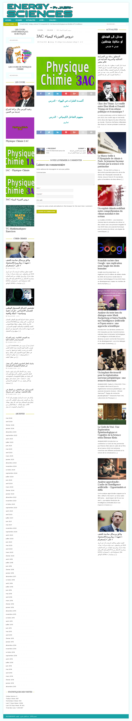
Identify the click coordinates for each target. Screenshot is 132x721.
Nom (38, 188)
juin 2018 (9, 566)
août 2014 (9, 659)
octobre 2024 (10, 470)
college (52, 20)
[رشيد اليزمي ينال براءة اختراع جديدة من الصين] (20, 96)
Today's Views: (11, 698)
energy (52, 42)
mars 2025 (9, 456)
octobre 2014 (10, 652)
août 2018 (9, 559)
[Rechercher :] (115, 24)
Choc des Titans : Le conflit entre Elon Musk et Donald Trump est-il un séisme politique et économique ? (111, 107)
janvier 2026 (10, 428)
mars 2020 (9, 552)
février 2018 (10, 569)
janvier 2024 (10, 494)
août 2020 (9, 535)
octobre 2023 (10, 504)
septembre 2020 (11, 532)
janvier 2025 (10, 459)
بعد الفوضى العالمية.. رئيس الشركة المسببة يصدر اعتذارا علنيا (18, 338)
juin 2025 (9, 445)
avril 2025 (9, 452)
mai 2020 (9, 545)
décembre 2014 (11, 645)
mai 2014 (9, 669)
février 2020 (10, 556)
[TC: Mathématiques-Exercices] (20, 215)
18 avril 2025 (11, 316)
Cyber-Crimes (20, 238)
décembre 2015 (11, 611)
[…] (119, 74)
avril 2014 (9, 673)
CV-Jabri (19, 20)
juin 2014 (9, 666)
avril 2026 (9, 421)
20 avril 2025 (11, 268)
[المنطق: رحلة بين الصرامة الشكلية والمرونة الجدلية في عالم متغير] (112, 43)
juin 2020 (9, 542)
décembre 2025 (11, 432)
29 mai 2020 (43, 42)
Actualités (30, 20)
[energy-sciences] (39, 17)
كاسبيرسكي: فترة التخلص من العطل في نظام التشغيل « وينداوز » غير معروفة (19, 390)
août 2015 (9, 621)
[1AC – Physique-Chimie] (20, 157)
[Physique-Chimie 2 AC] (20, 128)
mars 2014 (9, 676)
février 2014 (10, 680)
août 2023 (9, 511)
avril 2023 (9, 514)
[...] (24, 283)
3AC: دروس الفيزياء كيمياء (17, 199)
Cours (64, 42)
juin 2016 (9, 590)
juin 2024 (9, 480)
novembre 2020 (11, 528)
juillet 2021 (9, 518)
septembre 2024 (11, 473)
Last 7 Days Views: (12, 703)
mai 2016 (9, 593)
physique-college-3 (73, 42)
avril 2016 (9, 597)
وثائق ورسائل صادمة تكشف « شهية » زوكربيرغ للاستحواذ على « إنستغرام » (18, 263)
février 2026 (10, 425)
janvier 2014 (10, 683)
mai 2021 (9, 525)
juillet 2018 (9, 562)
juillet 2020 (9, 538)
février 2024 (10, 490)
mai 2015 (9, 631)
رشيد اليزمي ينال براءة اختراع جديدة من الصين (19, 110)
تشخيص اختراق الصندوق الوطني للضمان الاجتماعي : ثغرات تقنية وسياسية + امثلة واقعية (20, 310)
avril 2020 (9, 549)
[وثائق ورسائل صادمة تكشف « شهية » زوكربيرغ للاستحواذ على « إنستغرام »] (20, 250)
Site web (39, 200)
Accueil (8, 20)
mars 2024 (9, 487)
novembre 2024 (11, 466)
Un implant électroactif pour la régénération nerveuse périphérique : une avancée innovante (112, 376)
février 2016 (10, 604)
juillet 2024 (9, 477)
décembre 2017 (11, 576)
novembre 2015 (11, 614)
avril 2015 (9, 635)
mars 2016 (9, 600)
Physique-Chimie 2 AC (17, 141)
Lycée (41, 20)
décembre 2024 (11, 463)
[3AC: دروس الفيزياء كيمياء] (20, 186)
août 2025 (9, 439)
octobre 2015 (10, 618)
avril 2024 (9, 483)
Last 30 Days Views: (13, 705)
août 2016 (9, 583)
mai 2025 (9, 449)
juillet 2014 (9, 662)
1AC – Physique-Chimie (17, 170)
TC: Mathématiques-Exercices (16, 230)
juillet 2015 (9, 624)
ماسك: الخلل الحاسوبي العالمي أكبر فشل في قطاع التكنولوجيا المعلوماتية (20, 364)
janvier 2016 (10, 607)
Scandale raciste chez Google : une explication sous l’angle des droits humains (110, 264)
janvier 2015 (10, 642)
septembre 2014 (11, 655)
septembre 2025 (11, 435)
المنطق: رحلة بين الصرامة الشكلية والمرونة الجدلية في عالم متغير (110, 59)
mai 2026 (9, 418)
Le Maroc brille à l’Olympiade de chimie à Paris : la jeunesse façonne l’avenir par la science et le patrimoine (111, 161)
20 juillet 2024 (12, 342)
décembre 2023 (11, 497)
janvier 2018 (10, 573)
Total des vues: (11, 708)
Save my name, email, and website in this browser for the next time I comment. (66, 206)
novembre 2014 (11, 649)
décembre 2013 (11, 686)
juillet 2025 (9, 442)
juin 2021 (9, 521)
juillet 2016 (9, 587)
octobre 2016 (10, 580)
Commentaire (41, 172)
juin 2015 (9, 628)
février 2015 (10, 638)
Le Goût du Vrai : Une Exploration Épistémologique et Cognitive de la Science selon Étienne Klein (109, 432)
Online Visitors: (11, 696)
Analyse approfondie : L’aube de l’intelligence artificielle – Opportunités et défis (112, 485)
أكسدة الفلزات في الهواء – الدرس (66, 100)
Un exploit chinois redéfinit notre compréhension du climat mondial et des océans (111, 212)
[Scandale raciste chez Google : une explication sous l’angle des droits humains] (112, 247)
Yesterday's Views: (12, 701)
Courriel (39, 194)
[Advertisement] (66, 50)
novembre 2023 (11, 501)
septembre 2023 (11, 507)
